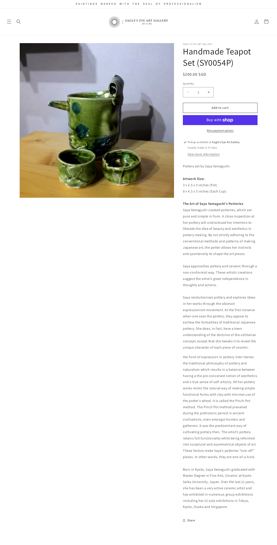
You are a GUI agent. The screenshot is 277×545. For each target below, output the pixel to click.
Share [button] (191, 520)
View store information (204, 154)
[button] (9, 21)
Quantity (188, 83)
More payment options (220, 130)
